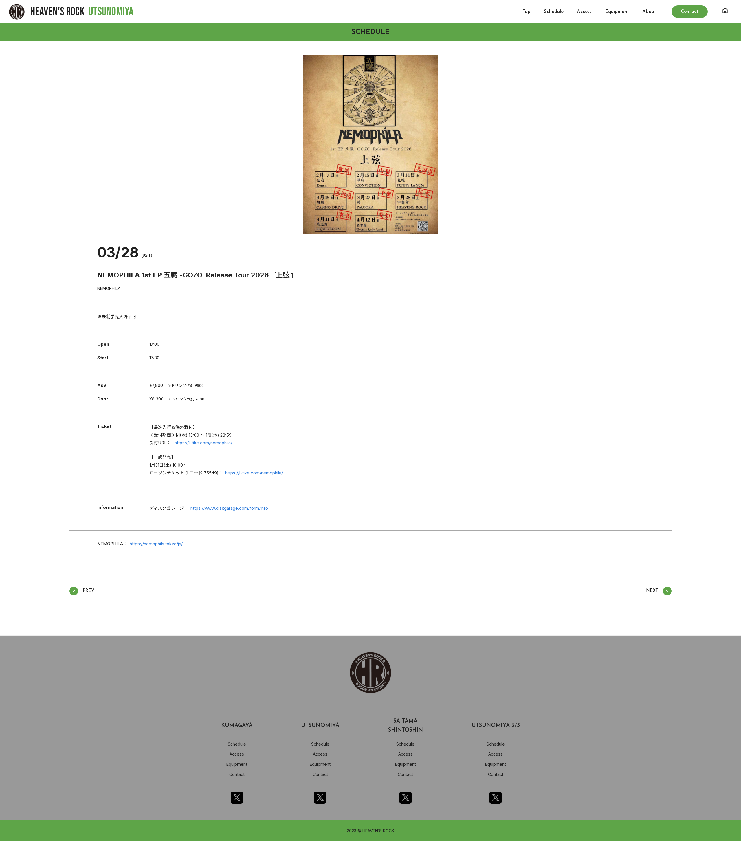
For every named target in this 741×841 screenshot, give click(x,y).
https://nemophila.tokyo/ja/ (156, 543)
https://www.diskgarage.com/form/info (229, 508)
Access (584, 11)
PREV (83, 591)
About (649, 11)
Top (526, 11)
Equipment (617, 11)
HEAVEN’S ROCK (81, 11)
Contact (237, 774)
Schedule (554, 11)
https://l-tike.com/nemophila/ (203, 443)
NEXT (657, 591)
